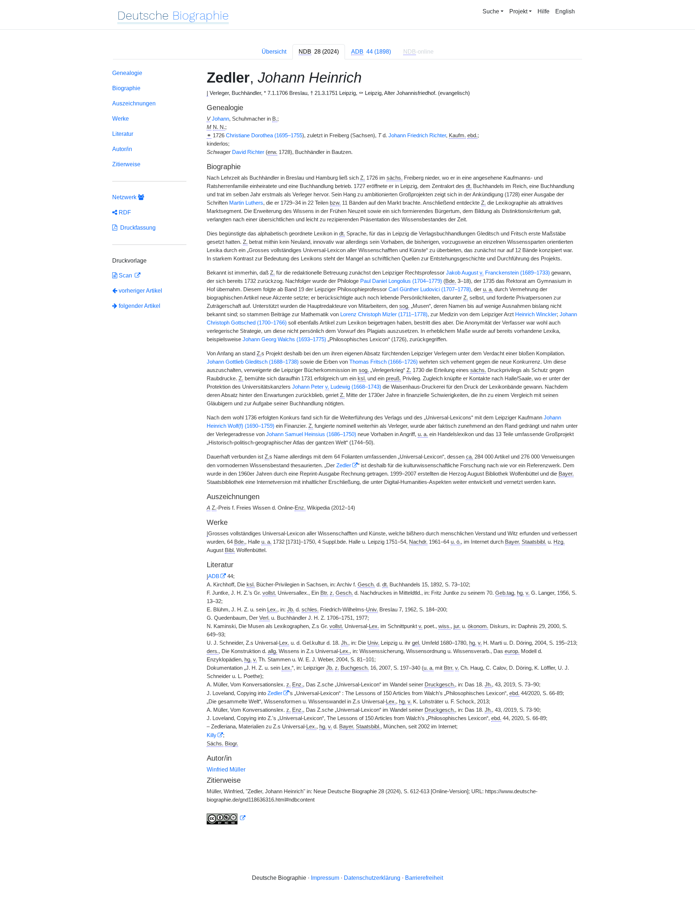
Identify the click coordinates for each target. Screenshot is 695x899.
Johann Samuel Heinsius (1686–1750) (311, 434)
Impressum (325, 878)
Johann (220, 119)
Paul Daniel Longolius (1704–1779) (401, 281)
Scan (125, 275)
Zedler (343, 465)
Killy (211, 735)
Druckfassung (136, 228)
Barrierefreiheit (424, 878)
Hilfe (543, 11)
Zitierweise (126, 164)
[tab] (318, 51)
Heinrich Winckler (536, 314)
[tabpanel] (347, 448)
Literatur (122, 134)
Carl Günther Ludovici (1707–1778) (429, 289)
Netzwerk (125, 197)
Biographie (126, 88)
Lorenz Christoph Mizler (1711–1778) (383, 314)
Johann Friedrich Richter (417, 135)
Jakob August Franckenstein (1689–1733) (498, 273)
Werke (120, 119)
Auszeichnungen (134, 103)
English (565, 11)
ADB (213, 576)
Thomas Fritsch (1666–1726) (383, 362)
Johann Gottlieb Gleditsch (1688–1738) (253, 362)
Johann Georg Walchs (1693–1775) (284, 339)
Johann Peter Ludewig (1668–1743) (336, 387)
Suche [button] (491, 11)
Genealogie (127, 73)
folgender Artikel (138, 306)
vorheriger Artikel (140, 291)
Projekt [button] (518, 11)
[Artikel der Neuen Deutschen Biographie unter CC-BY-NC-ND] (226, 818)
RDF (124, 212)
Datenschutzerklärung (372, 878)
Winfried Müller (226, 769)
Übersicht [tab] (274, 52)
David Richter (248, 152)
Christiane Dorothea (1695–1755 (264, 135)
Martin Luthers (246, 203)
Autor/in (122, 149)
